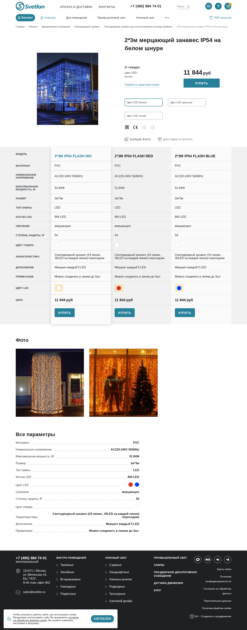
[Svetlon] (30, 6)
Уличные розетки (120, 579)
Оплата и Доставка (76, 6)
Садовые (115, 564)
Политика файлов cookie (216, 608)
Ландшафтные (119, 572)
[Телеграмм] (227, 559)
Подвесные (68, 593)
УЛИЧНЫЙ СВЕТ (116, 557)
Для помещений (76, 17)
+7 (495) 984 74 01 (145, 6)
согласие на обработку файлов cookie (46, 619)
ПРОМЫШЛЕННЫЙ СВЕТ (170, 557)
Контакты (107, 6)
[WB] (207, 559)
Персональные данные (217, 600)
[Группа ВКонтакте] (217, 559)
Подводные (117, 586)
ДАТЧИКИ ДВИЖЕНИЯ (168, 583)
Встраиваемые (70, 579)
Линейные (67, 572)
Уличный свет (145, 17)
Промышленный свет (111, 17)
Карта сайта (224, 569)
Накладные (68, 586)
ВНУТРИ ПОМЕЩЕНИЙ (71, 557)
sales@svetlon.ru (34, 592)
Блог (157, 590)
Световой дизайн (120, 601)
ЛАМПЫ (159, 565)
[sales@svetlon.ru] (208, 6)
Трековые (67, 564)
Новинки (50, 17)
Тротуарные (117, 593)
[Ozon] (197, 559)
